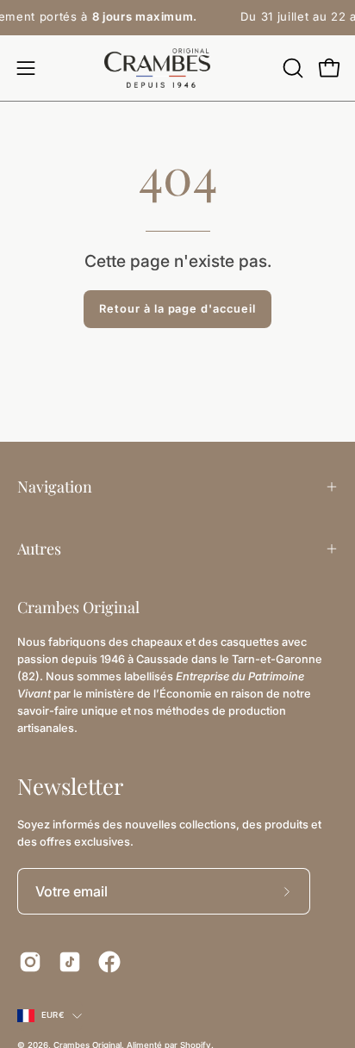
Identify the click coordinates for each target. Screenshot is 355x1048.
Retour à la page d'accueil (177, 308)
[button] (291, 68)
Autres (39, 548)
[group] (177, 17)
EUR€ (52, 1015)
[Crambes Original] (177, 68)
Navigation (54, 486)
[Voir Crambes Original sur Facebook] (109, 962)
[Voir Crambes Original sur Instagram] (30, 962)
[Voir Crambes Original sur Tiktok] (70, 962)
